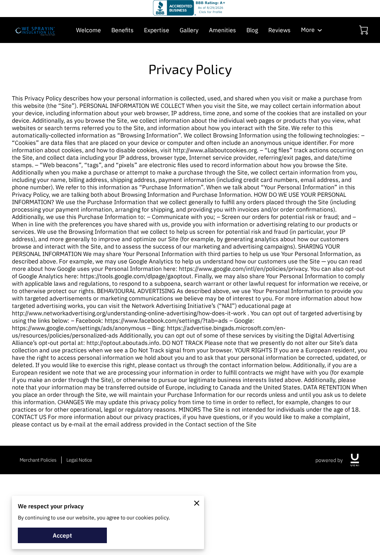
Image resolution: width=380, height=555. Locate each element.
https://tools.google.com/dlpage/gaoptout (135, 276)
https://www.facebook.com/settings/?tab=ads (166, 320)
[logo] (354, 459)
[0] (363, 30)
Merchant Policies (38, 460)
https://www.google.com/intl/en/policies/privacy (243, 268)
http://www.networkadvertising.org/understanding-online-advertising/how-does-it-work (129, 313)
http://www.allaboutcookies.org (215, 150)
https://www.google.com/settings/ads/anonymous (79, 328)
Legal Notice (79, 460)
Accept (62, 535)
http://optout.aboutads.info (122, 342)
